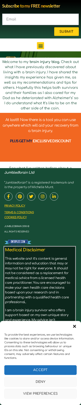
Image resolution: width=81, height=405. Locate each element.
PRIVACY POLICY (14, 205)
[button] (74, 326)
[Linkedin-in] (54, 196)
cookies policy (15, 217)
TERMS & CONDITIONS (19, 212)
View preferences (40, 394)
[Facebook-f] (8, 196)
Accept (40, 370)
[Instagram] (42, 196)
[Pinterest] (20, 196)
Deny (41, 382)
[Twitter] (31, 196)
